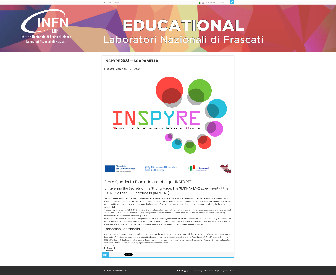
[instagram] (217, 2)
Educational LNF (210, 271)
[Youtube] (214, 2)
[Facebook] (206, 2)
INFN (109, 2)
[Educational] (168, 28)
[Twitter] (209, 2)
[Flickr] (211, 2)
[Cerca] (232, 2)
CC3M (116, 2)
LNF (104, 2)
